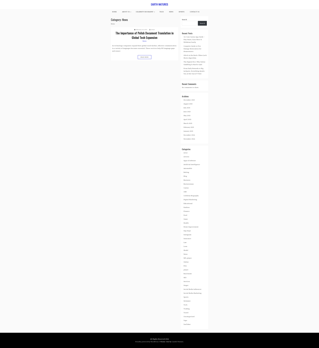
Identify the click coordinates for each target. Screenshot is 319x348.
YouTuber (187, 324)
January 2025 (188, 131)
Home (114, 12)
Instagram (187, 235)
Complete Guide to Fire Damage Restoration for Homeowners (192, 48)
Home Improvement (191, 227)
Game (186, 219)
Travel (186, 312)
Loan (185, 246)
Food (185, 215)
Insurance (187, 238)
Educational (188, 203)
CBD (185, 192)
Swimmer (187, 301)
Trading (187, 309)
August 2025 (188, 104)
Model (186, 250)
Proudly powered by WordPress (147, 342)
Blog (185, 176)
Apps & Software (190, 160)
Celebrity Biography (144, 12)
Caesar (152, 29)
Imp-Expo (187, 231)
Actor (186, 153)
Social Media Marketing (192, 293)
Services (187, 281)
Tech (162, 12)
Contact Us (194, 12)
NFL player (188, 258)
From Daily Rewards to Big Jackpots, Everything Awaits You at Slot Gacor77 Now (194, 71)
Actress (186, 157)
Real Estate (188, 274)
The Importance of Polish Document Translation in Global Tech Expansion (145, 35)
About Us (126, 12)
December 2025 (189, 100)
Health (186, 223)
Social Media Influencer (192, 289)
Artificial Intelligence (192, 164)
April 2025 (187, 119)
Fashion (187, 207)
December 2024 (189, 135)
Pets (185, 266)
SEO (185, 277)
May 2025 (187, 115)
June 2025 (187, 111)
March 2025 (188, 123)
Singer (186, 285)
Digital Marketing (190, 199)
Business (187, 180)
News (171, 12)
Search (184, 19)
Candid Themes (177, 342)
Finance (187, 211)
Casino (186, 188)
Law (185, 242)
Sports (181, 12)
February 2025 (189, 127)
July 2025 (187, 108)
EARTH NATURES (159, 4)
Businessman (189, 184)
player (186, 270)
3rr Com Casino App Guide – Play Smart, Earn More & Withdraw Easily (194, 39)
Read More (145, 57)
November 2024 (189, 139)
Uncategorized (189, 316)
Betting (186, 172)
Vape (185, 320)
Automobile (188, 168)
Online (186, 262)
